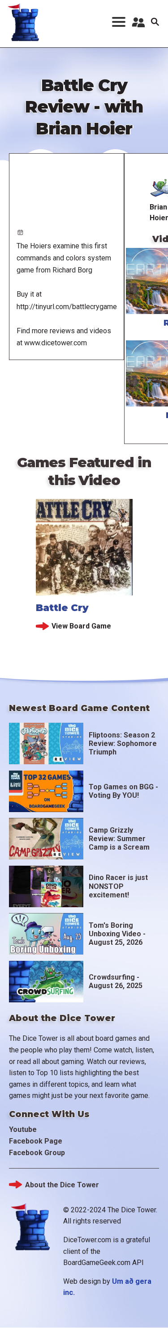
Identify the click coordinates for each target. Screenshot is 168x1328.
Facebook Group (37, 1152)
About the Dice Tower (62, 1185)
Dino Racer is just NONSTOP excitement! (118, 886)
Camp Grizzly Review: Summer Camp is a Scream (119, 838)
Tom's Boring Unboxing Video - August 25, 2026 (117, 934)
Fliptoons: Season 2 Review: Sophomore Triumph (123, 743)
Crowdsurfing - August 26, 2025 (115, 981)
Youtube (23, 1129)
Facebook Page (35, 1141)
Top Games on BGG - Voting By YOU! (123, 791)
